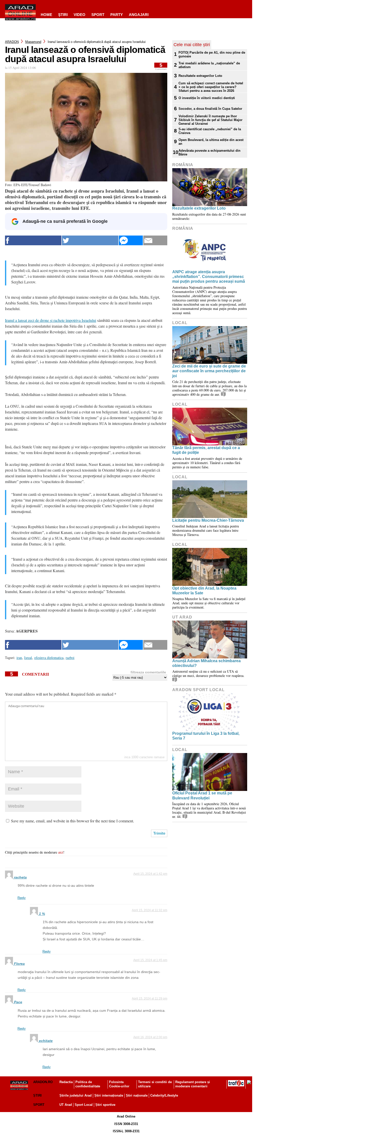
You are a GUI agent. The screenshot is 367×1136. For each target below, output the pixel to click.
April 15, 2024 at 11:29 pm (149, 998)
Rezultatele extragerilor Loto (200, 76)
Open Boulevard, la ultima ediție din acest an (211, 141)
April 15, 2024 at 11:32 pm (149, 910)
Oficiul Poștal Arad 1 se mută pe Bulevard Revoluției (202, 795)
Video (79, 14)
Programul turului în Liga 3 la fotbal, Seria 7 (205, 735)
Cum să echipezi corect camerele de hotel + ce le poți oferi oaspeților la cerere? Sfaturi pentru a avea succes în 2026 (211, 87)
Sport (97, 14)
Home (46, 14)
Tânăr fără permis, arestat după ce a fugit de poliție (206, 450)
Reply (21, 898)
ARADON (12, 42)
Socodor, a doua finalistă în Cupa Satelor (210, 109)
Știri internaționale (108, 1095)
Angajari (139, 14)
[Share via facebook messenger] (131, 240)
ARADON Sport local (198, 690)
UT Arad (182, 617)
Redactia (66, 1082)
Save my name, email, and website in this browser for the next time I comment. (72, 820)
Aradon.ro (43, 1082)
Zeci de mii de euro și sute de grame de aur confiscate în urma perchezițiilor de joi (209, 371)
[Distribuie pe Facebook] (33, 240)
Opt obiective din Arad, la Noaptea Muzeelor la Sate (204, 590)
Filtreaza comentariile (148, 672)
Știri (37, 1095)
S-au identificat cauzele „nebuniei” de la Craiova (210, 131)
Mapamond (33, 42)
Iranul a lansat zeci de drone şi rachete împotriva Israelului (50, 320)
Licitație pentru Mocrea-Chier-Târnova (208, 520)
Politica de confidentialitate (87, 1084)
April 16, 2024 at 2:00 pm (150, 1037)
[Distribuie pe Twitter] (90, 240)
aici (60, 852)
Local (179, 323)
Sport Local (84, 1105)
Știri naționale (137, 1095)
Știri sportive (105, 1105)
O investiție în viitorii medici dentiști (207, 98)
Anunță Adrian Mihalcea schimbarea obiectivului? (206, 663)
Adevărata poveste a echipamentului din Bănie (209, 152)
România (182, 165)
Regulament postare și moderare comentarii (192, 1084)
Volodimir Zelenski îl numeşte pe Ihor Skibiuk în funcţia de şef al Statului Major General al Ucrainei (210, 120)
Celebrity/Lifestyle (164, 1095)
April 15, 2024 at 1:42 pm (150, 874)
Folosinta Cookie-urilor (119, 1084)
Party (116, 14)
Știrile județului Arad (75, 1095)
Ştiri (63, 14)
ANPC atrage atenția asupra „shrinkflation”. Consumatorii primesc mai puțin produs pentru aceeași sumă (208, 276)
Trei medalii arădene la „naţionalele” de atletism (209, 65)
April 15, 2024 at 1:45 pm (150, 960)
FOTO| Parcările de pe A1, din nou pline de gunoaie (212, 54)
